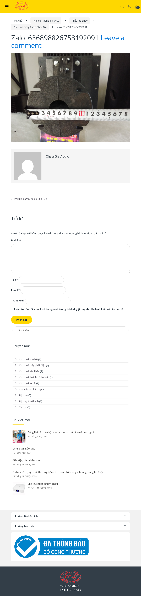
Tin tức (23, 407)
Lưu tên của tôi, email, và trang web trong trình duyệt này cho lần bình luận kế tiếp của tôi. (69, 309)
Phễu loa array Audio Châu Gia (30, 27)
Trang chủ (16, 20)
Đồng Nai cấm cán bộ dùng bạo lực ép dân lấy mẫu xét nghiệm (62, 432)
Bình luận (16, 240)
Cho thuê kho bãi (28, 359)
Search (122, 6)
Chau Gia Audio (57, 156)
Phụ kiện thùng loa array (46, 20)
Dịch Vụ (23, 395)
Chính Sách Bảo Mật (24, 448)
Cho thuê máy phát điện (32, 365)
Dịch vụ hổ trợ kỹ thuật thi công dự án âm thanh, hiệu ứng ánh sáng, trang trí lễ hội (58, 472)
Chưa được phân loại (30, 389)
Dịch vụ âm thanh (29, 401)
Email (15, 290)
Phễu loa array (80, 20)
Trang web (17, 300)
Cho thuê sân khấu (29, 371)
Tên (14, 279)
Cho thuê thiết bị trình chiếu (34, 377)
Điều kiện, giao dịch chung (27, 460)
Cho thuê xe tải (27, 383)
